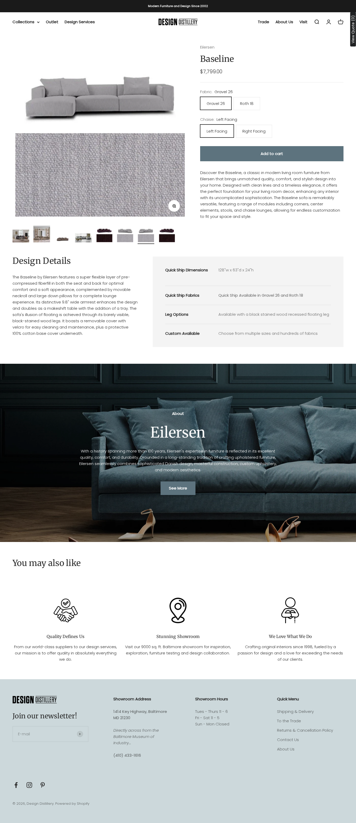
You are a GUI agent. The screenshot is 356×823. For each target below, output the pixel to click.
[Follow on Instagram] (29, 785)
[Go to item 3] (62, 239)
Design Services (80, 22)
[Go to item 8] (166, 235)
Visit (303, 22)
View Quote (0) (353, 29)
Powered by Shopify (72, 803)
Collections (23, 22)
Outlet (52, 22)
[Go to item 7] (146, 235)
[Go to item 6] (125, 235)
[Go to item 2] (41, 235)
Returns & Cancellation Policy (305, 730)
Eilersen (207, 47)
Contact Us (288, 739)
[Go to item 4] (83, 238)
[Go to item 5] (104, 235)
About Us (284, 22)
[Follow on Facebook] (16, 785)
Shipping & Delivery (295, 711)
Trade (263, 22)
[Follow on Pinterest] (42, 785)
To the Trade (289, 721)
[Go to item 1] (21, 237)
